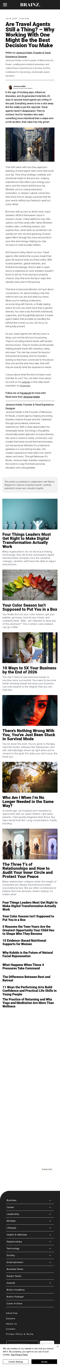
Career (10, 1032)
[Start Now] (30, 545)
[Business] (50, 1025)
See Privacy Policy (19, 1354)
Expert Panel (14, 1101)
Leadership (13, 1038)
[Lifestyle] (50, 1052)
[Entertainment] (50, 1087)
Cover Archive (14, 1128)
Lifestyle (11, 1052)
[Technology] (50, 1073)
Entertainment (15, 1087)
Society (11, 1080)
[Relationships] (50, 1066)
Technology (13, 1073)
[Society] (50, 1080)
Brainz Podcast (15, 1121)
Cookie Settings (16, 1361)
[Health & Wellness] (50, 1059)
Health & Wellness (17, 1059)
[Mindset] (50, 1046)
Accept (44, 1361)
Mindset (11, 1045)
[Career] (50, 1032)
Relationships (14, 1066)
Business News (15, 1094)
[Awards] (50, 1107)
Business (11, 1025)
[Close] (55, 1348)
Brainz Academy (16, 1114)
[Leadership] (50, 1039)
